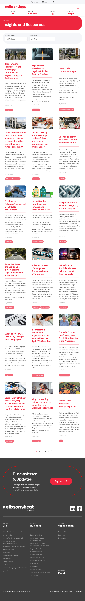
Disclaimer (79, 591)
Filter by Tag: (34, 35)
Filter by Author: (10, 35)
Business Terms (67, 591)
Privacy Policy (54, 591)
